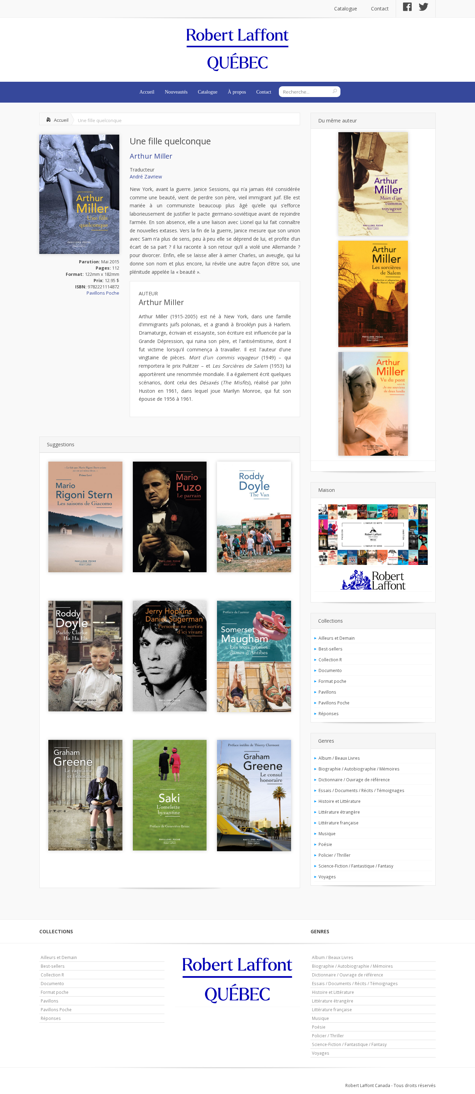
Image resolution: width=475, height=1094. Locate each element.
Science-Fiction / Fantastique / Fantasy (356, 866)
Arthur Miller (151, 156)
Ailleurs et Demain (337, 638)
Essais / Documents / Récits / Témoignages (361, 790)
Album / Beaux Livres (339, 758)
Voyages (327, 876)
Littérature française (339, 822)
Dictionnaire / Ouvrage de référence (354, 779)
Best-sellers (331, 649)
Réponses (329, 713)
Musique (327, 833)
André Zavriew (146, 176)
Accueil (146, 92)
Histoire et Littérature (340, 801)
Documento (330, 670)
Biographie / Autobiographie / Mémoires (359, 769)
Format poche (332, 681)
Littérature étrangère (339, 812)
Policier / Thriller (335, 855)
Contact (380, 8)
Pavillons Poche (103, 293)
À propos (237, 92)
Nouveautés (176, 92)
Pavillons (327, 692)
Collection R (330, 659)
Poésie (325, 844)
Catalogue (345, 8)
